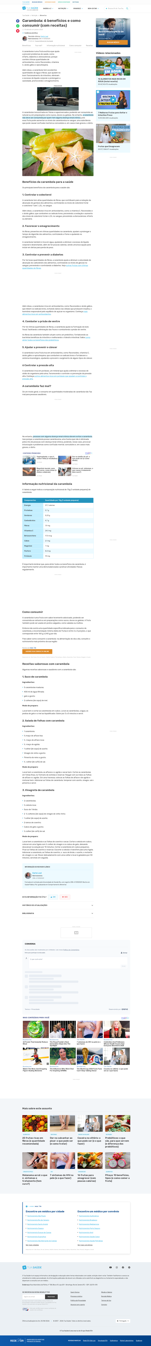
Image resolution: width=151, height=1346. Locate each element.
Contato (104, 1305)
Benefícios (26, 46)
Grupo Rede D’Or (87, 1331)
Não (66, 897)
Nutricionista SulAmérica (89, 1216)
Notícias (76, 2)
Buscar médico (37, 2)
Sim (54, 897)
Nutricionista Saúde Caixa (89, 1237)
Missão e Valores (106, 1292)
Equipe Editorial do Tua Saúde (44, 41)
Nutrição (34, 15)
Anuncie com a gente (78, 1305)
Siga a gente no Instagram (117, 1267)
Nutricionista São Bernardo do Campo (42, 1241)
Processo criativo (76, 1296)
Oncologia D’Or (103, 1341)
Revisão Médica (106, 1296)
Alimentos (43, 15)
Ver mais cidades (32, 1245)
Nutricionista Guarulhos (36, 1237)
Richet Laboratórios (126, 1341)
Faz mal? (38, 46)
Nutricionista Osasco (35, 1228)
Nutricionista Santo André (37, 1224)
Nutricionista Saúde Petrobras (91, 1241)
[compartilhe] (17, 21)
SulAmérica (114, 1341)
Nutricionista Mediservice (89, 1224)
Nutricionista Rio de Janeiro (38, 1220)
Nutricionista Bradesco (88, 1220)
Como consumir (75, 46)
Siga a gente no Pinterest (129, 1267)
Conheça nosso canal (110, 1267)
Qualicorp (139, 1341)
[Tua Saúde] (30, 8)
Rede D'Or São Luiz (89, 1341)
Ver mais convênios (85, 1245)
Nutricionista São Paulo (36, 1216)
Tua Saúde (26, 2)
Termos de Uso (106, 1300)
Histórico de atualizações (34, 905)
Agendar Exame (50, 2)
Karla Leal (37, 873)
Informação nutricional (56, 46)
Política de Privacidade (78, 1300)
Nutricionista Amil (86, 1233)
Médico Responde (64, 2)
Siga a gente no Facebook (123, 1267)
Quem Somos (75, 1292)
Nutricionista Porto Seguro (89, 1228)
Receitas (89, 46)
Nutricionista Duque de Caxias (39, 1233)
